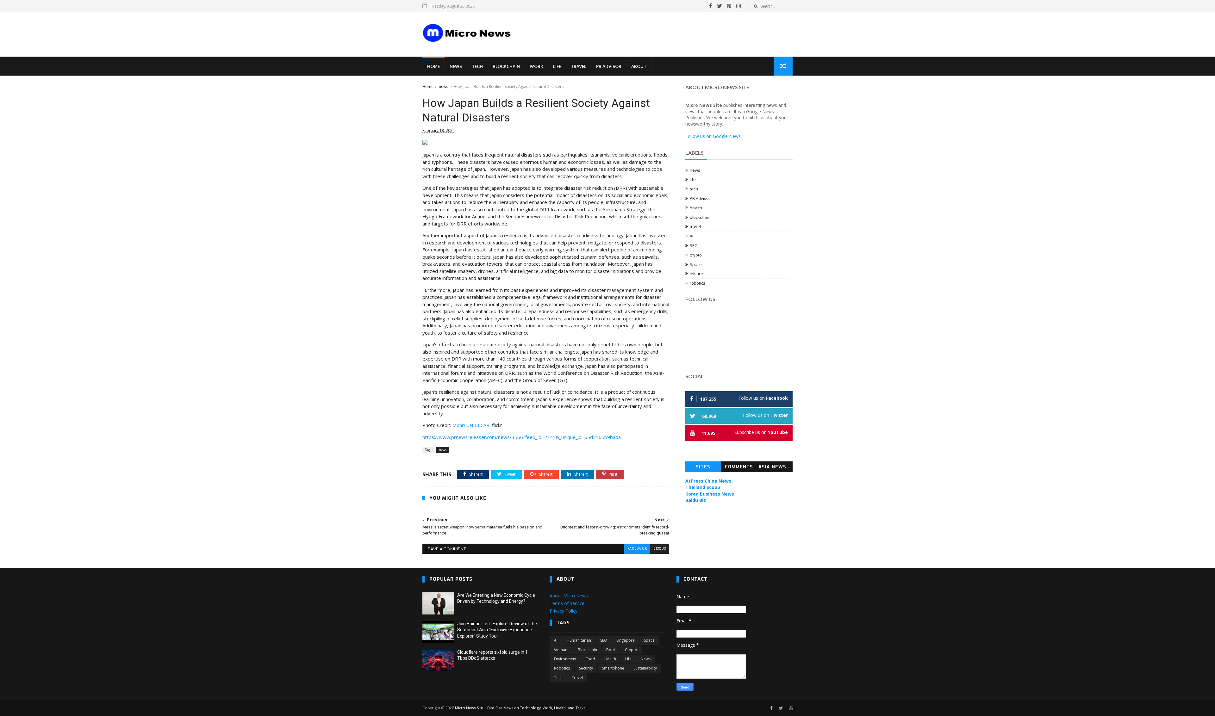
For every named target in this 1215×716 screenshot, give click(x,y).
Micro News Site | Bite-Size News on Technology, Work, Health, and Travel (521, 708)
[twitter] (719, 6)
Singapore (625, 640)
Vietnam (561, 649)
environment (565, 659)
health (696, 208)
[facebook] (710, 6)
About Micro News (569, 596)
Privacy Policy (563, 611)
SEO (694, 245)
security (586, 668)
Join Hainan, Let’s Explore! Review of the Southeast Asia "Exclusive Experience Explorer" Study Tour (497, 630)
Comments (739, 467)
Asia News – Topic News (774, 468)
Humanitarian (579, 640)
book (611, 649)
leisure (696, 273)
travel (695, 226)
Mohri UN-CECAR (470, 425)
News (456, 66)
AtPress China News (708, 481)
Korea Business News (709, 494)
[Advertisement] (636, 29)
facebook (637, 548)
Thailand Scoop (702, 487)
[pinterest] (729, 6)
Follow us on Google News (713, 136)
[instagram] (738, 6)
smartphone (613, 668)
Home (433, 66)
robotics (697, 283)
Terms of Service (567, 603)
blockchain (700, 217)
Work (536, 66)
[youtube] (791, 708)
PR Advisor (608, 66)
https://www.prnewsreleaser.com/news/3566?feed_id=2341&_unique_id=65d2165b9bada (521, 437)
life (693, 179)
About (638, 66)
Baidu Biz (695, 500)
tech (694, 189)
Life (557, 66)
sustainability (645, 668)
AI (691, 236)
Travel (578, 66)
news (443, 86)
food (590, 659)
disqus (659, 548)
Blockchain (506, 66)
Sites (703, 467)
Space (696, 264)
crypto (696, 255)
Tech (477, 66)
